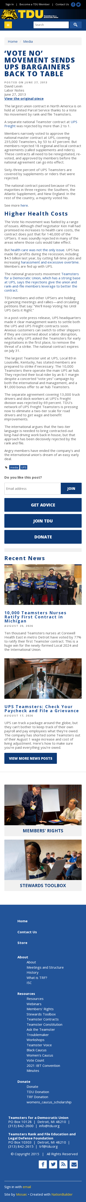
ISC (29, 982)
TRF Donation (37, 1096)
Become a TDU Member (34, 4)
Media (28, 41)
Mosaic (21, 1194)
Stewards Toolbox (41, 1014)
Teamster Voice (39, 1045)
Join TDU (43, 521)
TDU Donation (38, 1091)
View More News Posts (30, 758)
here (24, 205)
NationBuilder (62, 1194)
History (33, 972)
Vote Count (35, 1060)
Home (13, 41)
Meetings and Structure (45, 967)
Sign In (10, 4)
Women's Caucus (40, 1055)
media (14, 467)
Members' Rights (40, 1009)
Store (22, 942)
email (27, 1186)
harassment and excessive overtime (50, 262)
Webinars (34, 1004)
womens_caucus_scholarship (49, 1102)
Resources (26, 993)
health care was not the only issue (37, 250)
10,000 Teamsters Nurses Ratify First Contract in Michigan (35, 617)
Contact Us (62, 4)
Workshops (35, 1039)
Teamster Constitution (44, 1024)
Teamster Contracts (43, 1019)
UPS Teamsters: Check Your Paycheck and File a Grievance (41, 708)
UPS (23, 467)
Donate (43, 537)
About (22, 957)
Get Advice (43, 505)
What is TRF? (37, 977)
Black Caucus (37, 1050)
